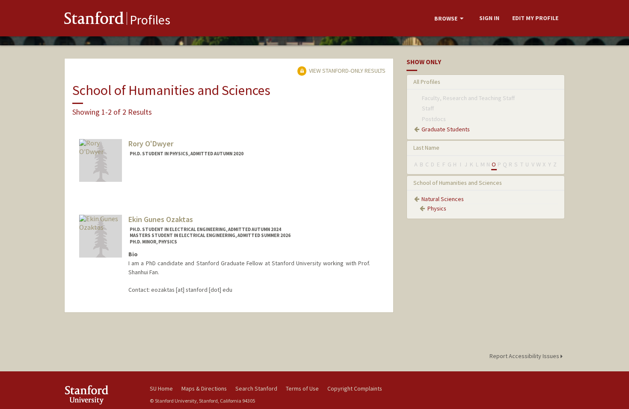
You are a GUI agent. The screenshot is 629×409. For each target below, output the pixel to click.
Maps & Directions (204, 388)
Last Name (426, 147)
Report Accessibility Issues (525, 356)
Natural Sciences (442, 199)
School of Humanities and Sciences (457, 183)
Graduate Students (445, 129)
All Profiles (426, 82)
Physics (436, 208)
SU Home (161, 388)
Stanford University (100, 394)
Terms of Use (302, 388)
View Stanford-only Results (347, 70)
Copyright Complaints (354, 388)
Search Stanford (256, 388)
